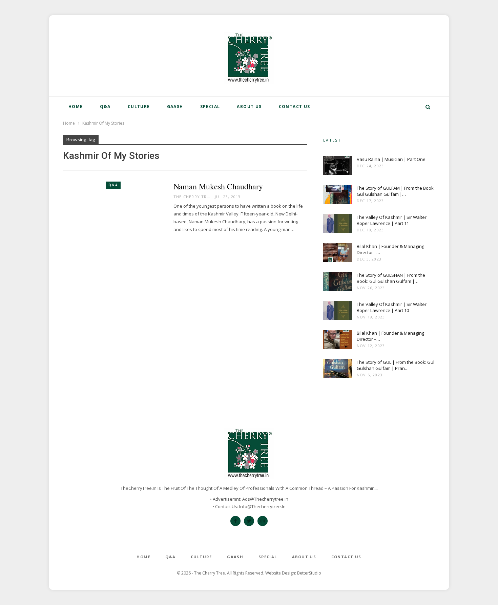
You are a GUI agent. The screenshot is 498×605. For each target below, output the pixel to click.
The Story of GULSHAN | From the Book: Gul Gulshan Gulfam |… (391, 278)
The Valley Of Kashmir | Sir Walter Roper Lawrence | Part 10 (392, 307)
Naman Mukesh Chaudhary (218, 186)
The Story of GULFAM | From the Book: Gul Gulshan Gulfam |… (396, 191)
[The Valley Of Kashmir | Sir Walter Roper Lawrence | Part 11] (337, 225)
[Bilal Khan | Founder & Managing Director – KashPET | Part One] (337, 341)
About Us (249, 106)
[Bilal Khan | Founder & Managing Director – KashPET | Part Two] (337, 254)
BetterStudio (309, 573)
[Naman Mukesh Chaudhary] (114, 214)
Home (75, 106)
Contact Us (294, 106)
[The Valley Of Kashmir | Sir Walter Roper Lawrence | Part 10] (337, 312)
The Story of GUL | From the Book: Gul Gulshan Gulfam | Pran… (395, 365)
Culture (139, 106)
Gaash (175, 106)
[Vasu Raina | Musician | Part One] (337, 167)
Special (210, 106)
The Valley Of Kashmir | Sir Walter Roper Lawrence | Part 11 (392, 220)
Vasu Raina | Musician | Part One (391, 159)
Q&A (105, 106)
